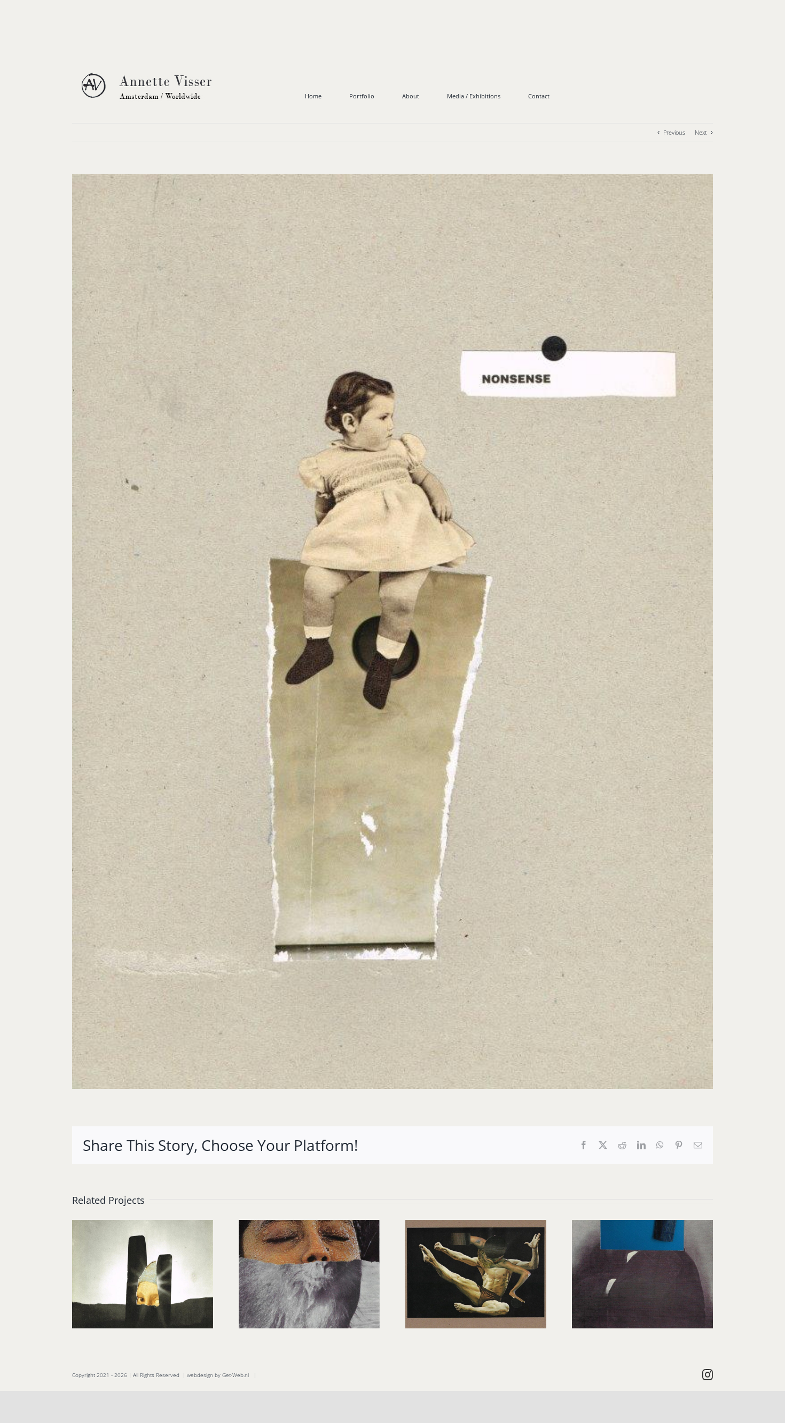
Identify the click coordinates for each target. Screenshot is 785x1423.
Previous (674, 132)
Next (701, 132)
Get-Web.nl (235, 1375)
